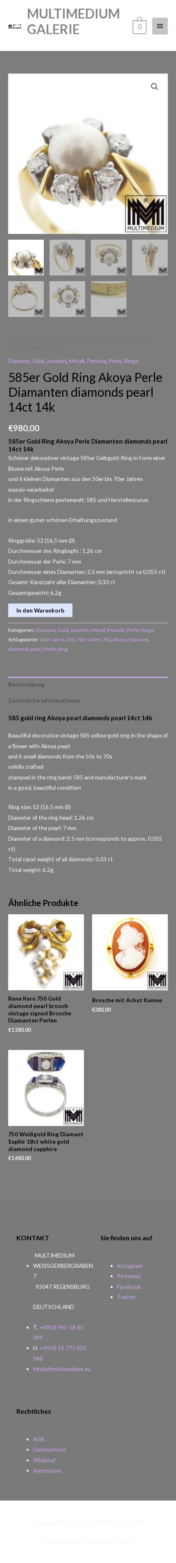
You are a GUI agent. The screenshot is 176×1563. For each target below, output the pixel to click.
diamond (18, 649)
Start (13, 338)
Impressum (47, 1470)
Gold (46, 338)
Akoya (120, 639)
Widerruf (44, 1460)
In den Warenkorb (40, 610)
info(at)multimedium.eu (62, 1368)
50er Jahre (52, 639)
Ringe (131, 360)
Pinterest (129, 1275)
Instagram (130, 1265)
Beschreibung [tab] (26, 684)
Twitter (126, 1296)
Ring (63, 649)
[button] (154, 86)
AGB (39, 1439)
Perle (114, 360)
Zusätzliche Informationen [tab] (44, 700)
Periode (96, 360)
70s (107, 639)
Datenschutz (49, 1449)
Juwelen (56, 360)
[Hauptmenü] (160, 26)
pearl (36, 649)
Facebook (129, 1286)
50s (70, 639)
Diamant (18, 360)
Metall (30, 338)
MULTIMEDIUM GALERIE (73, 21)
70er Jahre (89, 639)
